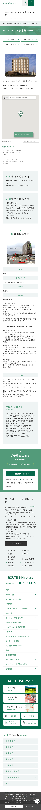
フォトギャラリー (28, 562)
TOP (7, 590)
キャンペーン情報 (12, 641)
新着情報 (11, 566)
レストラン (25, 554)
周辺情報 (11, 562)
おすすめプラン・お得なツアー (17, 636)
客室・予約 (25, 550)
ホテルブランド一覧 (13, 599)
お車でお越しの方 (29, 39)
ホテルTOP (11, 550)
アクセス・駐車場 (28, 559)
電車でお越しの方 (10, 44)
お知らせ (9, 631)
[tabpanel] (20, 251)
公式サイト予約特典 (13, 622)
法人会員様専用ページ (14, 645)
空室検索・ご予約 (21, 474)
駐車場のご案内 (29, 44)
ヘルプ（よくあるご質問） (16, 627)
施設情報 (11, 39)
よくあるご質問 (27, 566)
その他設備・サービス (12, 558)
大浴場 (10, 554)
